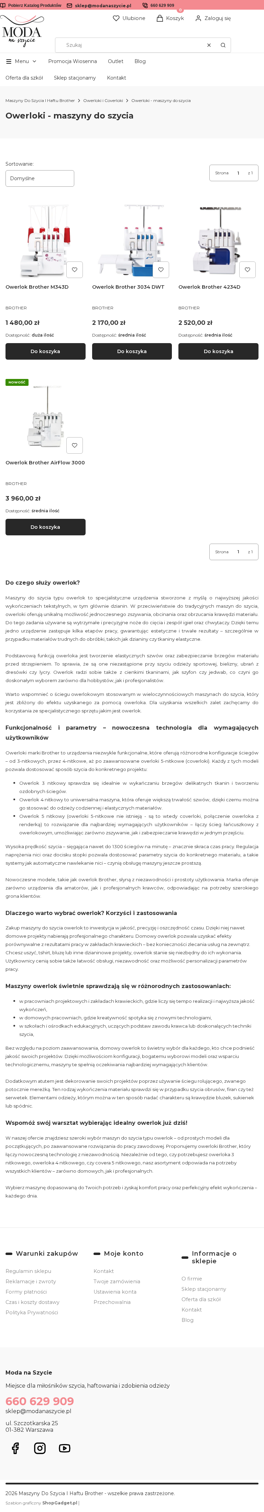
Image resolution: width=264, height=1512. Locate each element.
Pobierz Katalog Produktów (34, 5)
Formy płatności (26, 1292)
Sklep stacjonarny (75, 78)
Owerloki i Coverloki (103, 100)
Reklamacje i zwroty (31, 1281)
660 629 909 (162, 5)
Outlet (115, 61)
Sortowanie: (20, 164)
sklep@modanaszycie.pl (103, 5)
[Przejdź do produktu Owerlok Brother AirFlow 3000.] (46, 416)
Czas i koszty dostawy (32, 1302)
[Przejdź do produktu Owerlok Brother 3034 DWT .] (132, 240)
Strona (222, 172)
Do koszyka (45, 351)
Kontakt (116, 78)
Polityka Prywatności (32, 1312)
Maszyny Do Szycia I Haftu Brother (40, 100)
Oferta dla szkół (24, 78)
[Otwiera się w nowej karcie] (15, 1448)
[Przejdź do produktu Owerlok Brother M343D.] (46, 240)
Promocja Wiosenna (72, 61)
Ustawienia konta (115, 1292)
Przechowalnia (112, 1302)
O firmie (192, 1279)
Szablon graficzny (41, 1502)
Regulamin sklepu (28, 1271)
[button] (223, 45)
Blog (140, 61)
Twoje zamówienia (117, 1281)
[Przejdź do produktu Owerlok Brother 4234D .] (218, 240)
